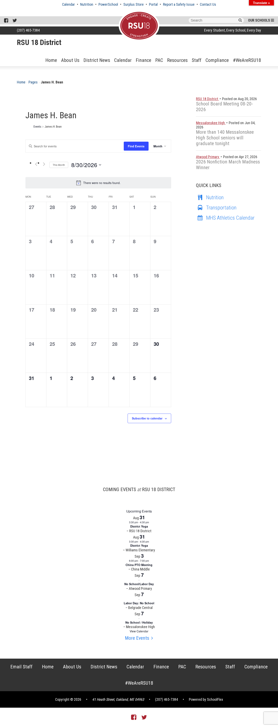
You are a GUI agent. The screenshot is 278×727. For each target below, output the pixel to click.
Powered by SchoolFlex (206, 699)
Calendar (68, 4)
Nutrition (86, 4)
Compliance (217, 60)
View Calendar (139, 631)
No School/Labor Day (139, 584)
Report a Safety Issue (179, 4)
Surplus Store (133, 4)
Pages (33, 82)
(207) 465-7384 (28, 30)
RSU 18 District (39, 42)
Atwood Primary (208, 157)
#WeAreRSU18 (247, 60)
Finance (143, 60)
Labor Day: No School (139, 603)
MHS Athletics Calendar (230, 218)
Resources (177, 60)
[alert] (98, 182)
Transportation (221, 208)
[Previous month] (36, 164)
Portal (153, 4)
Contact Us (208, 4)
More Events (137, 638)
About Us (70, 60)
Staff (196, 60)
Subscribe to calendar (147, 418)
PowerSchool (108, 4)
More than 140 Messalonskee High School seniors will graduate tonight (225, 137)
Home (51, 60)
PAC (159, 60)
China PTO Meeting (139, 565)
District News (96, 60)
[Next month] (44, 164)
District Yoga (139, 526)
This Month (59, 164)
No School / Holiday (139, 622)
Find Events (136, 146)
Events (37, 126)
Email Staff (21, 667)
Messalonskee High (211, 123)
